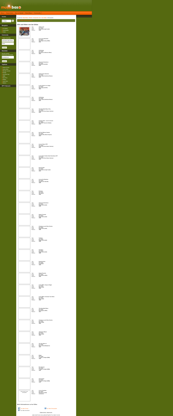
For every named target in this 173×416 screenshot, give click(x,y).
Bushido (4, 72)
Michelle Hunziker (6, 70)
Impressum (49, 412)
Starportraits (9, 13)
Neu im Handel (19, 13)
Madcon (4, 82)
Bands (30, 17)
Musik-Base (25, 17)
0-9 (59, 415)
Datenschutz (43, 412)
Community (37, 13)
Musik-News (28, 13)
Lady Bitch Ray (6, 74)
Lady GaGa (5, 81)
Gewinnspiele (6, 30)
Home (2, 13)
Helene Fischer (6, 67)
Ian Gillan (44, 17)
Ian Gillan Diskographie (52, 408)
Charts (4, 31)
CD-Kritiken (5, 28)
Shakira (4, 79)
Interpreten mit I (37, 17)
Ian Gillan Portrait (24, 408)
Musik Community (7, 38)
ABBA (4, 76)
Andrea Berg (5, 69)
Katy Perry (5, 77)
